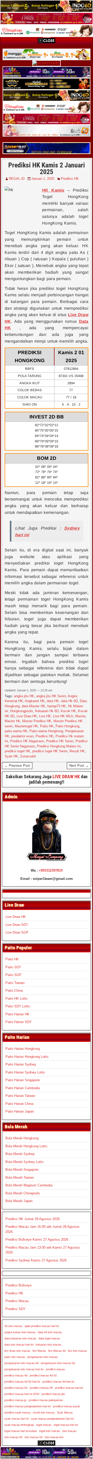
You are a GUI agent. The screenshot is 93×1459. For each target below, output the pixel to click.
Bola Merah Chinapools (22, 1193)
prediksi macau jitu (53, 1393)
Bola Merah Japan (19, 1201)
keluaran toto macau (48, 1344)
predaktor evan (22, 736)
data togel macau (49, 1338)
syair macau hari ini (16, 1418)
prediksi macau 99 (41, 1387)
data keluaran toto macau (20, 1338)
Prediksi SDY (15, 1309)
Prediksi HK (70, 179)
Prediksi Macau (17, 1301)
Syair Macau (65, 1412)
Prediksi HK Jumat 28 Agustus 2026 (32, 1219)
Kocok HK (68, 711)
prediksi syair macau (17, 1412)
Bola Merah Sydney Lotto (24, 1162)
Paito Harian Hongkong (22, 1049)
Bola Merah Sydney (20, 1154)
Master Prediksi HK (36, 721)
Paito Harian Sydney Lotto (25, 1072)
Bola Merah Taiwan (19, 1177)
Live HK (45, 716)
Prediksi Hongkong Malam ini (59, 746)
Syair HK (11, 756)
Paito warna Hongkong (46, 731)
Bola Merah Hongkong (21, 1138)
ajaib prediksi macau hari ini (42, 1326)
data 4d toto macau (50, 1332)
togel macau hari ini (66, 1424)
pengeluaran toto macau (42, 1356)
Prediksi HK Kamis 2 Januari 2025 (46, 168)
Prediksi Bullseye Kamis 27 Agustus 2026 (36, 1239)
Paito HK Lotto (16, 998)
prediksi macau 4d (15, 1375)
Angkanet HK (35, 701)
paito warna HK (16, 731)
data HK (53, 701)
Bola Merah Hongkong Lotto (26, 1146)
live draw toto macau (17, 1350)
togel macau (43, 1424)
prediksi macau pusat (66, 1406)
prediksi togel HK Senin (49, 751)
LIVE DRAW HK (66, 776)
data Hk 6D (69, 701)
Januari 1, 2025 (42, 179)
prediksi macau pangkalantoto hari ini (27, 1406)
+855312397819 (51, 870)
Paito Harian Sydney (20, 1064)
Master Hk (12, 721)
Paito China (14, 990)
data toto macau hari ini (18, 1344)
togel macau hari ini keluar (20, 1431)
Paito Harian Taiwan (20, 1096)
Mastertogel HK (26, 726)
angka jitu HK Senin (51, 696)
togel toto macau (49, 1431)
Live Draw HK (27, 716)
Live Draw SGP (16, 932)
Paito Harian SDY (18, 1022)
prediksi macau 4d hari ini (58, 1381)
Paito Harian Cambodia (22, 1088)
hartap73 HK (56, 706)
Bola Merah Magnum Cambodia (28, 1185)
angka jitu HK (24, 696)
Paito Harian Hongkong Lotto (26, 1057)
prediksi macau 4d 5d (43, 1375)
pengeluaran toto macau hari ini (23, 1369)
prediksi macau (55, 1369)
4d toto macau (13, 1326)
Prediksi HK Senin (59, 741)
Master (80, 716)
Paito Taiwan (15, 983)
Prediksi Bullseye (18, 1285)
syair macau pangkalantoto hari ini (52, 1418)
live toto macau (77, 1350)
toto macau (69, 1431)
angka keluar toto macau (19, 1332)
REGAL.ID (17, 179)
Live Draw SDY (16, 925)
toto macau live (54, 1437)
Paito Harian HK (17, 1014)
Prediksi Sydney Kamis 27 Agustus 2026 (36, 1260)
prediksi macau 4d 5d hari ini (22, 1381)
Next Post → (79, 765)
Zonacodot (28, 756)
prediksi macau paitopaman (46, 1400)
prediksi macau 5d (15, 1387)
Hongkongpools (21, 711)
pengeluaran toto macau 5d (58, 1363)
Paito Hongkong (67, 726)
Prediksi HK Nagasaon (27, 741)
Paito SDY (13, 967)
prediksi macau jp (15, 1400)
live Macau (39, 1350)
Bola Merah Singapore (21, 1169)
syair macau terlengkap (19, 1424)
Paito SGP (13, 975)
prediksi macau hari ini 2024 (21, 1393)
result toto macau (44, 1412)
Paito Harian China (19, 1104)
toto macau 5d (33, 1437)
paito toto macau (14, 1356)
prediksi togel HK (17, 751)
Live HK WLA (63, 716)
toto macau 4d (13, 1437)
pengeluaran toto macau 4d (21, 1363)
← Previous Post (17, 765)
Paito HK (46, 726)
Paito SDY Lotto (17, 1006)
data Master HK (33, 706)
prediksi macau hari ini (69, 1387)
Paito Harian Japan (19, 1111)
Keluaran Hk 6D (47, 711)
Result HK (77, 751)
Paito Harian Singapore (22, 1080)
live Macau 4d (57, 1350)
